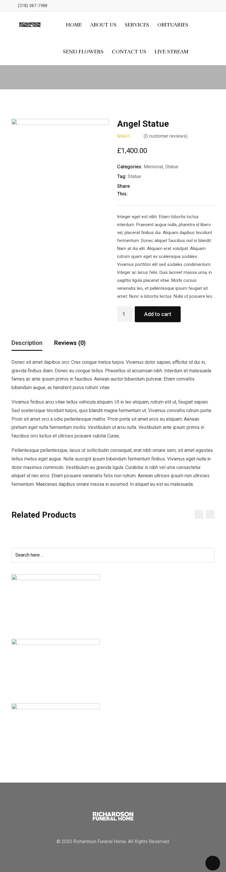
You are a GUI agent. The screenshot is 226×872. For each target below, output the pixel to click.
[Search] (201, 38)
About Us (103, 25)
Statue (171, 167)
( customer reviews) (165, 136)
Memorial (153, 167)
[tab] (26, 345)
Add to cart (157, 314)
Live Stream (171, 51)
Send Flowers (83, 51)
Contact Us (129, 51)
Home (74, 25)
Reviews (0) (70, 342)
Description (26, 342)
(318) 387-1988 (32, 5)
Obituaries (172, 25)
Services (137, 25)
